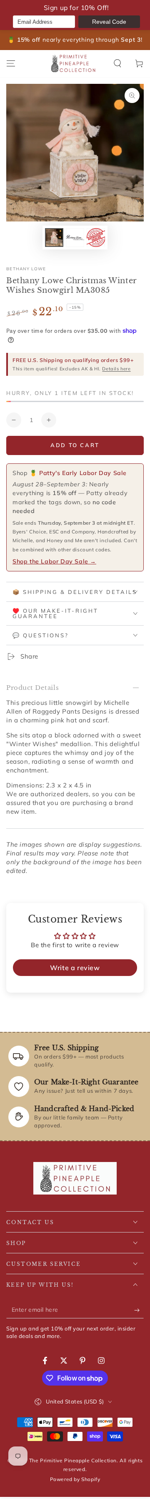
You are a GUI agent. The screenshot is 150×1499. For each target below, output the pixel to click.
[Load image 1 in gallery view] (54, 237)
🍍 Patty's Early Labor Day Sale (78, 473)
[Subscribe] (139, 1310)
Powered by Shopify (75, 1479)
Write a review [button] (75, 967)
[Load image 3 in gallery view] (96, 237)
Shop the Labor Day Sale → (54, 561)
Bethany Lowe (26, 269)
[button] (117, 63)
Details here (116, 369)
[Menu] (11, 63)
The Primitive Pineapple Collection (73, 1460)
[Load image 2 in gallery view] (75, 237)
